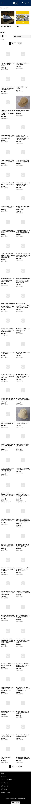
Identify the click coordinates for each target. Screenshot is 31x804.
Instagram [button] (16, 802)
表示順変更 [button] (18, 36)
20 (18, 43)
